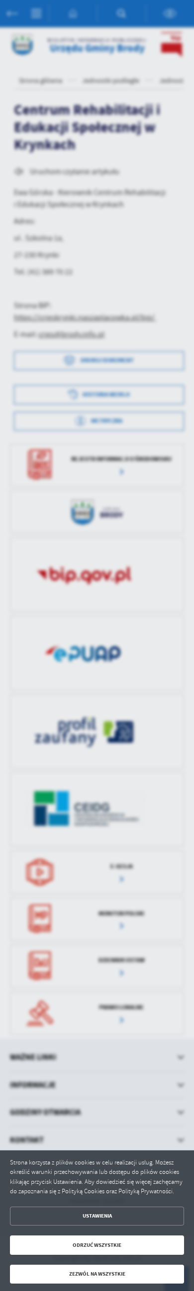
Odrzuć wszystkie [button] (97, 1245)
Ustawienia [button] (97, 1216)
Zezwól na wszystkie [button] (97, 1274)
